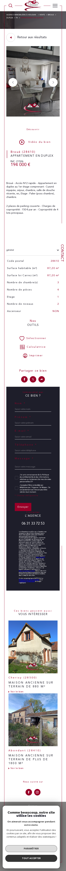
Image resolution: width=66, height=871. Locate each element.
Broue (51, 15)
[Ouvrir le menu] (55, 5)
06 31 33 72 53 (33, 523)
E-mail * (22, 431)
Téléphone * (26, 445)
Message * (24, 458)
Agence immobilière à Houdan (21, 15)
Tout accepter (31, 858)
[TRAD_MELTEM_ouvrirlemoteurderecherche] (10, 6)
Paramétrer (31, 848)
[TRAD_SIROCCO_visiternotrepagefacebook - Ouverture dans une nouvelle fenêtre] (29, 792)
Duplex (9, 18)
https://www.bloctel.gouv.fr (27, 571)
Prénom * (23, 417)
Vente (42, 15)
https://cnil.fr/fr (40, 557)
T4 (17, 18)
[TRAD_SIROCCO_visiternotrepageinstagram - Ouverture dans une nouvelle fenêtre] (37, 792)
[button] (53, 82)
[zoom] (33, 116)
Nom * (20, 403)
